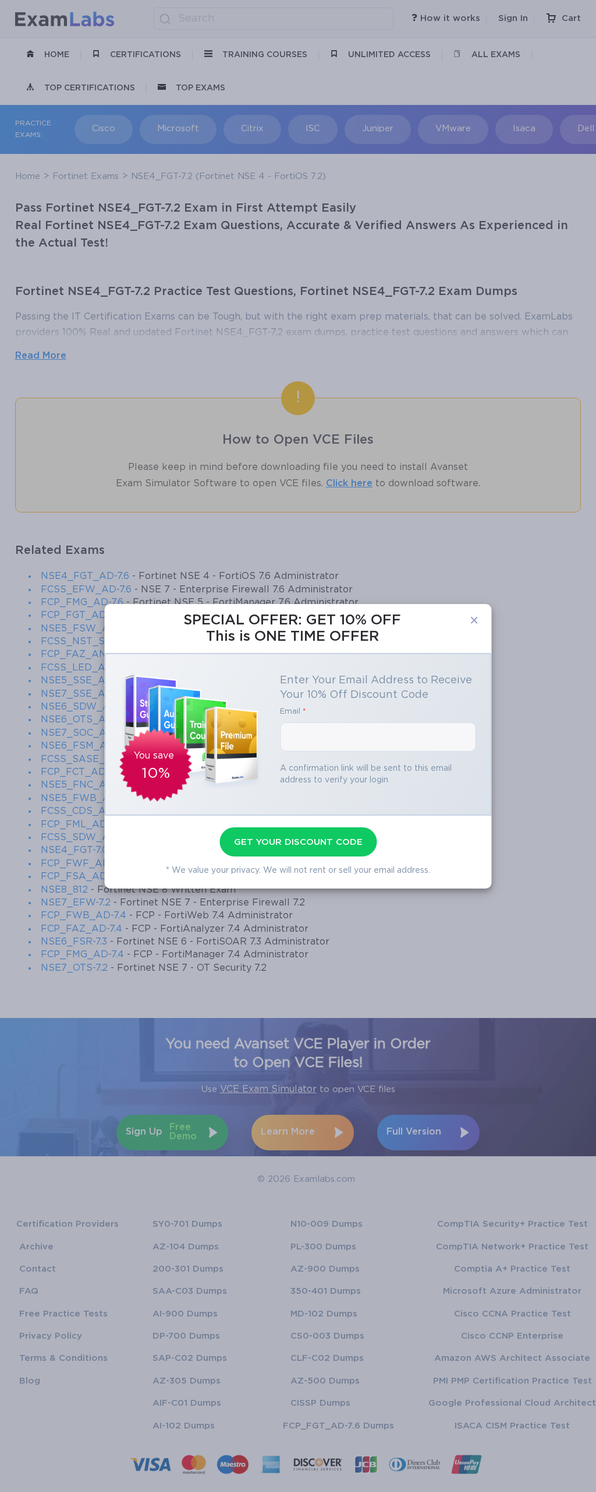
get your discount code (298, 842)
